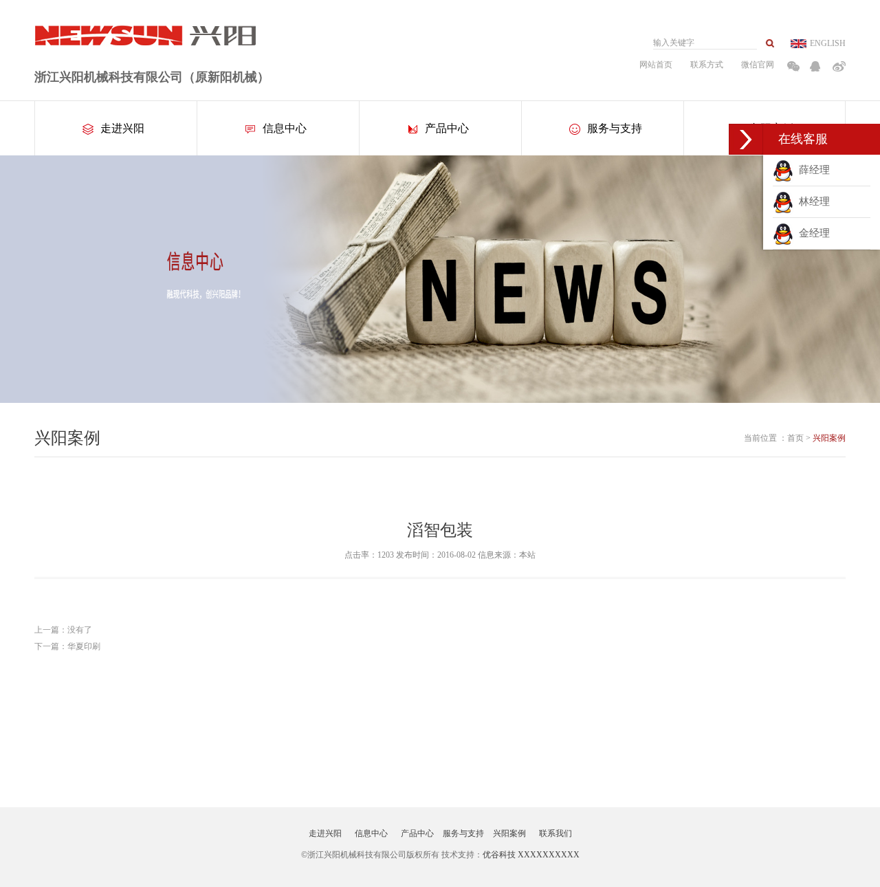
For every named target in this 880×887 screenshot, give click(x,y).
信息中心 (285, 128)
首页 (795, 438)
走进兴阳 (122, 128)
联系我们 (555, 833)
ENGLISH (828, 43)
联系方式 (706, 64)
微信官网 (757, 64)
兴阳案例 (829, 438)
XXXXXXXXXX (549, 854)
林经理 (811, 201)
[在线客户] (746, 139)
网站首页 (655, 64)
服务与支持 (614, 128)
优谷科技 (499, 854)
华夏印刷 (83, 646)
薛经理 (811, 169)
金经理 (811, 233)
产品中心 (447, 128)
